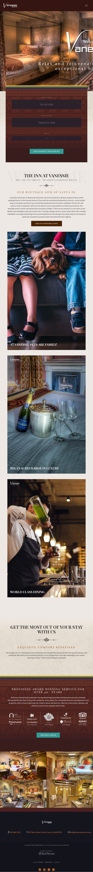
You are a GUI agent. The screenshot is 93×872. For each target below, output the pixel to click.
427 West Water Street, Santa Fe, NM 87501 (45, 832)
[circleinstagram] (44, 870)
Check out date (46, 115)
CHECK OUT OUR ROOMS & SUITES (46, 223)
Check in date (46, 97)
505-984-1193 (15, 832)
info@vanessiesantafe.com (80, 832)
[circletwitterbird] (40, 870)
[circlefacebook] (49, 870)
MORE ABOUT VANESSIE (48, 735)
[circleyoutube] (54, 870)
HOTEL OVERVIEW (38, 862)
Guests (46, 134)
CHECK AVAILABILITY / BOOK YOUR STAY (46, 151)
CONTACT (57, 862)
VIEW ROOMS (48, 862)
